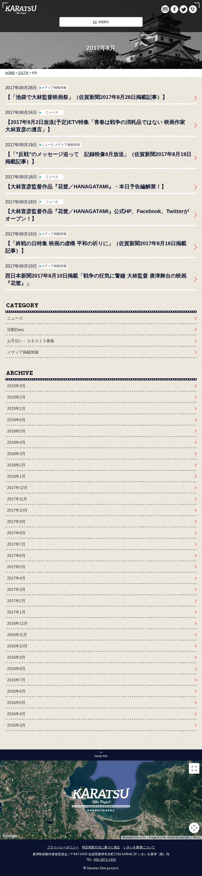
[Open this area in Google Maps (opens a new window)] (10, 836)
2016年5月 (16, 702)
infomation (193, 9)
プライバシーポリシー (63, 847)
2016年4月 (16, 714)
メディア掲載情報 (54, 87)
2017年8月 (16, 533)
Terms (196, 837)
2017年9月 (16, 521)
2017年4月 (16, 578)
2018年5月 (16, 431)
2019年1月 (16, 408)
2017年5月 (16, 567)
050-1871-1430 (105, 860)
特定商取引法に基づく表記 (101, 847)
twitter (184, 9)
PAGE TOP (101, 756)
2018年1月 (16, 476)
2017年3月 (16, 589)
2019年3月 (16, 386)
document (165, 9)
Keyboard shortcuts (134, 837)
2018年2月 (16, 465)
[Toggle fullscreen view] (194, 768)
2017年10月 (17, 510)
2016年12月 (17, 623)
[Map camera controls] (194, 828)
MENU (103, 22)
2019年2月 (16, 397)
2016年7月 (16, 680)
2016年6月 (16, 691)
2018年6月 (16, 419)
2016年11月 (17, 634)
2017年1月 (16, 612)
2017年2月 (16, 600)
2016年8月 (16, 668)
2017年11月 (17, 499)
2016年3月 (16, 725)
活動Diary (15, 329)
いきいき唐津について (139, 847)
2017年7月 (16, 544)
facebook (174, 9)
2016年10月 (17, 646)
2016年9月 (16, 657)
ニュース (52, 112)
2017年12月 (17, 487)
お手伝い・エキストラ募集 (30, 341)
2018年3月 (16, 453)
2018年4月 (16, 442)
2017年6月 (16, 555)
